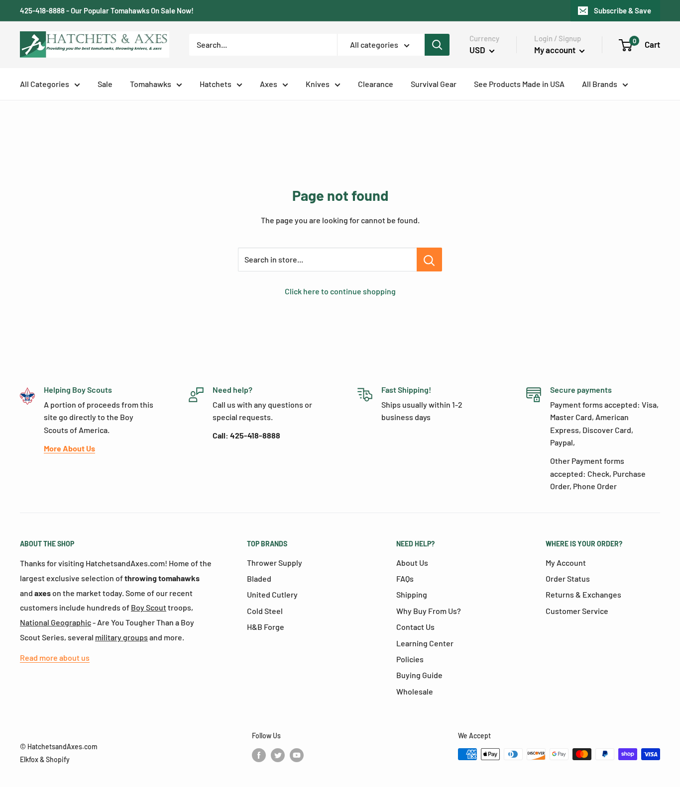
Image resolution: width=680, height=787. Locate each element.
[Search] (437, 45)
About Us (412, 562)
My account (555, 50)
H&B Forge (265, 626)
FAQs (405, 578)
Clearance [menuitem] (375, 83)
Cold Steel (265, 610)
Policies (410, 659)
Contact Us (415, 626)
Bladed (259, 578)
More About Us (69, 448)
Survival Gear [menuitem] (433, 83)
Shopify (58, 759)
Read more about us (55, 657)
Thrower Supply (274, 562)
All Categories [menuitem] (44, 83)
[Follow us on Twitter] (278, 755)
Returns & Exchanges (583, 594)
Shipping (411, 594)
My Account (566, 562)
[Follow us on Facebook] (259, 755)
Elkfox (29, 759)
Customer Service (577, 610)
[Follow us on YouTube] (297, 755)
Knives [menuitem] (318, 83)
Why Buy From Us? (428, 610)
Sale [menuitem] (105, 83)
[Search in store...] (429, 259)
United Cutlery (272, 594)
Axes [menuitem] (268, 83)
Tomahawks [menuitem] (150, 83)
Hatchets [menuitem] (215, 83)
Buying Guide (419, 675)
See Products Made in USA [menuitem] (519, 83)
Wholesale (414, 691)
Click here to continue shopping (340, 291)
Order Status (568, 578)
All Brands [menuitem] (599, 83)
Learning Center (424, 643)
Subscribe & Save (622, 10)
